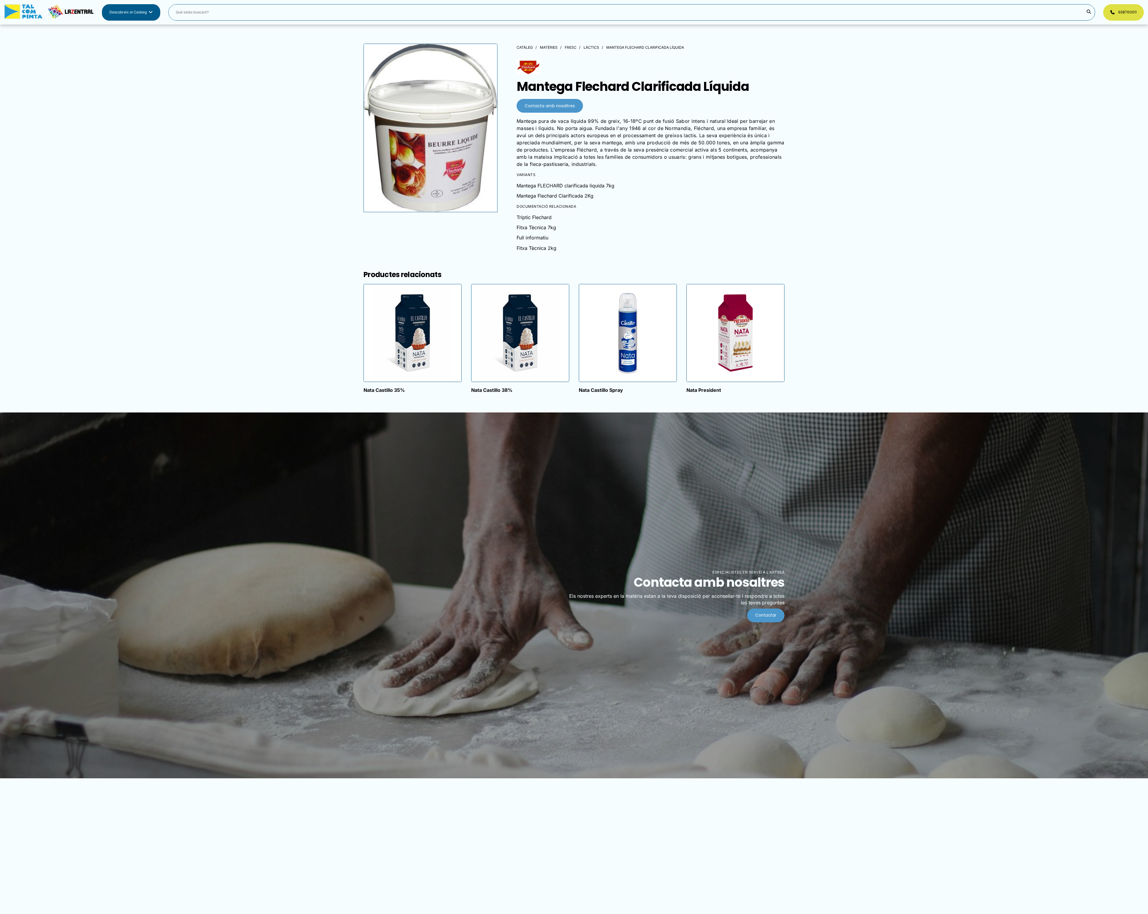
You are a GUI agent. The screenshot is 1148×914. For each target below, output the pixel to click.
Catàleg (525, 47)
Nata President (703, 390)
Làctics (591, 47)
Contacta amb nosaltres (550, 106)
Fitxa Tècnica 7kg (536, 227)
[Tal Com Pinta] (49, 12)
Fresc (570, 47)
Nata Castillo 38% (491, 390)
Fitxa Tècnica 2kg (536, 248)
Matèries (549, 47)
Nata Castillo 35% (384, 390)
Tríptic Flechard (534, 217)
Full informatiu (532, 238)
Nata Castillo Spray (601, 390)
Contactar (765, 615)
